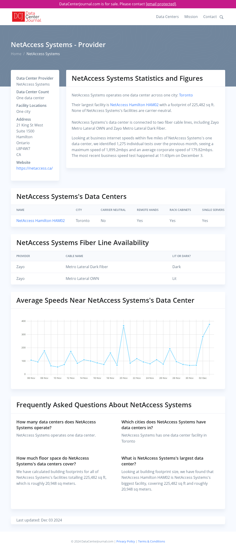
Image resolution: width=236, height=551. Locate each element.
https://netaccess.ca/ (34, 168)
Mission (191, 16)
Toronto (186, 95)
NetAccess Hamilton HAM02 (134, 104)
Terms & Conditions (151, 541)
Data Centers (167, 16)
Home (16, 53)
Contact (210, 16)
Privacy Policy (125, 541)
